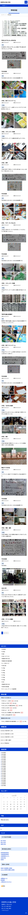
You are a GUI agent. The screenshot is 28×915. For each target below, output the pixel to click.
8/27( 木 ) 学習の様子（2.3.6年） (7, 734)
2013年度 (3, 775)
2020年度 (3, 763)
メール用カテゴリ (5, 663)
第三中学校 (3, 840)
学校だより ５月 (7, 710)
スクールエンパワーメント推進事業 (9, 689)
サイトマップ (5, 910)
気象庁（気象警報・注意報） (6, 868)
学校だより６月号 (9, 708)
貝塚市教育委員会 (5, 852)
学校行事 (4, 665)
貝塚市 (2, 859)
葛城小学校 (3, 844)
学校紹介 (4, 649)
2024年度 (3, 756)
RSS (4, 886)
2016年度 (3, 770)
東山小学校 (3, 842)
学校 (3, 682)
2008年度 (3, 783)
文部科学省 (3, 858)
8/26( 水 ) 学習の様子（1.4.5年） (7, 737)
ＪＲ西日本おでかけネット (6, 882)
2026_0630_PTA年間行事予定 (12, 705)
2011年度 (3, 778)
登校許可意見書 (5, 686)
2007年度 (3, 785)
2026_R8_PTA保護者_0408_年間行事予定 (12, 712)
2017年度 (3, 768)
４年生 (3, 675)
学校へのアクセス (5, 656)
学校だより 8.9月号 (10, 701)
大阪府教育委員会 (5, 854)
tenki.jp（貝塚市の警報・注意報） (8, 870)
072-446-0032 (7, 906)
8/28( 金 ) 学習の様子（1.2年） (7, 730)
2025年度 (3, 754)
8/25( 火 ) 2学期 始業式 (6, 740)
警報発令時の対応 (6, 658)
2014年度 (3, 773)
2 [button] (4, 633)
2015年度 (3, 771)
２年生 (3, 670)
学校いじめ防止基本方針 (8, 715)
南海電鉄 (3, 880)
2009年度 (3, 782)
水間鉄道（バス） (4, 878)
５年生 (3, 677)
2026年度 (3, 752)
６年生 (3, 679)
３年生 (3, 672)
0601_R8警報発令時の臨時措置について (14, 721)
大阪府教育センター (5, 856)
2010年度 (3, 780)
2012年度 (3, 777)
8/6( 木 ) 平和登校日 (5, 743)
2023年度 (3, 757)
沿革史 (3, 651)
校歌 (3, 654)
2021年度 (3, 761)
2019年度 (3, 764)
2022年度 (3, 759)
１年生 (3, 668)
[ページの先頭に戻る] (26, 913)
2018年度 (3, 766)
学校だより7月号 (9, 703)
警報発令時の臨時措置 (7, 661)
